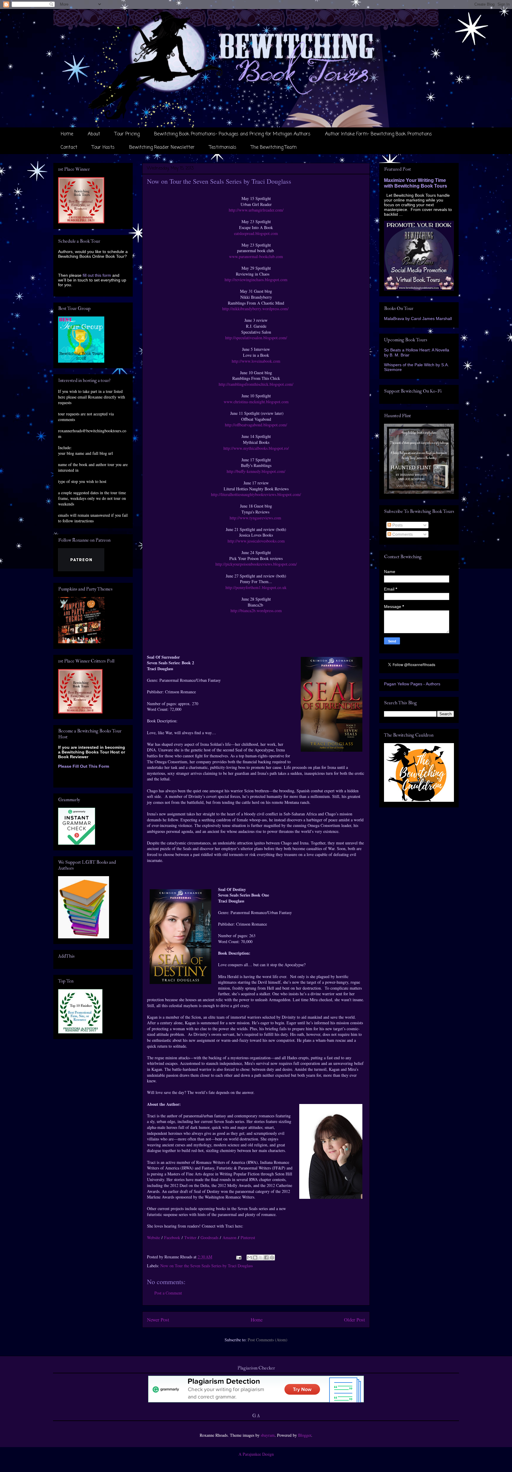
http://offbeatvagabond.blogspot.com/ (256, 425)
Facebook (172, 1237)
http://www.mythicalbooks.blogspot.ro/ (256, 448)
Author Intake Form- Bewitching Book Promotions (378, 134)
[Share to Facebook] (266, 1257)
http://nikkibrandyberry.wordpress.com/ (256, 308)
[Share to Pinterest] (272, 1257)
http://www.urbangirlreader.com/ (256, 210)
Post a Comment (168, 1293)
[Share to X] (261, 1257)
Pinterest (248, 1237)
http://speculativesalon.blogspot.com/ (256, 337)
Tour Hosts (103, 147)
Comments (402, 534)
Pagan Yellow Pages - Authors (412, 683)
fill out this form (97, 275)
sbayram (268, 1435)
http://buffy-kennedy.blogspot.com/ (256, 471)
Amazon (229, 1237)
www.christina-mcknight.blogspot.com (256, 401)
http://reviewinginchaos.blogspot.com (256, 279)
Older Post (354, 1319)
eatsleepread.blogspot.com (256, 233)
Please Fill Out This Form (83, 766)
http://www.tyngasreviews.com (256, 518)
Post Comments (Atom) (267, 1340)
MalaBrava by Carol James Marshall (418, 318)
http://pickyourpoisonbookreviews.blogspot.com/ (256, 564)
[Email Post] (238, 1257)
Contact (69, 147)
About (94, 134)
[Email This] (249, 1257)
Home (67, 134)
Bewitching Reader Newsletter (162, 147)
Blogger (304, 1435)
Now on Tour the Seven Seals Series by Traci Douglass (206, 1265)
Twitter (190, 1237)
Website (153, 1237)
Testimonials (222, 147)
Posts (397, 525)
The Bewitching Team (274, 147)
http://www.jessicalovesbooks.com (256, 541)
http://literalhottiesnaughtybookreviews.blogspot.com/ (256, 494)
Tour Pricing (127, 134)
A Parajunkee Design (256, 1454)
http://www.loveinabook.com (256, 361)
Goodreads (209, 1237)
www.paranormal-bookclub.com (256, 256)
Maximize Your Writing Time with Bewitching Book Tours (415, 182)
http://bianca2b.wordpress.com (256, 610)
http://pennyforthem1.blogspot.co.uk (256, 587)
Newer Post (158, 1319)
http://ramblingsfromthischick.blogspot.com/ (256, 384)
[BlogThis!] (255, 1257)
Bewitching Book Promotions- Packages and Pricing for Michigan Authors (232, 134)
